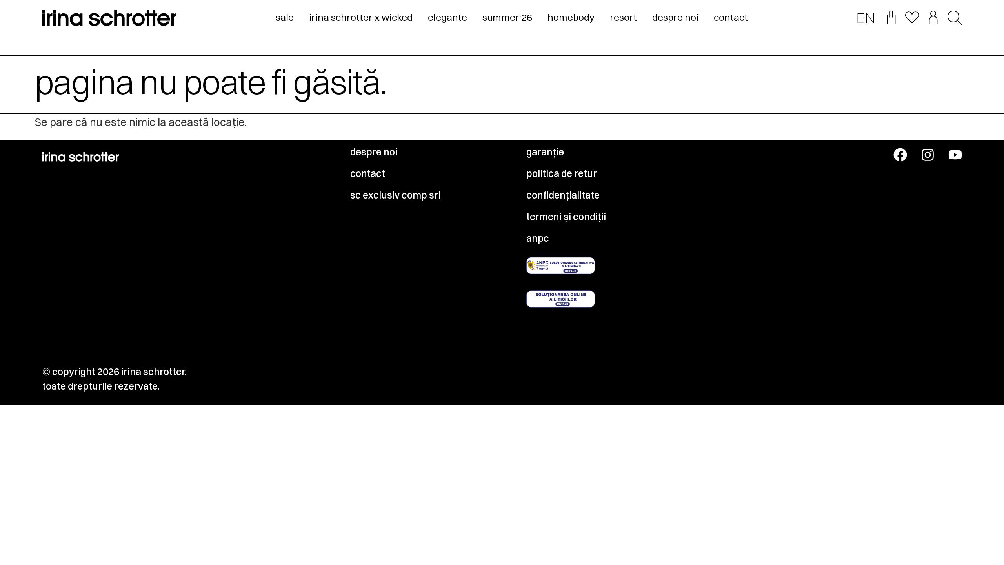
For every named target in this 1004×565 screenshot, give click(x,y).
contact (731, 17)
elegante (447, 17)
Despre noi (373, 152)
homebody (571, 17)
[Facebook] (900, 155)
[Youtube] (955, 155)
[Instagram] (928, 155)
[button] (955, 18)
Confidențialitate (563, 195)
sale (285, 17)
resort (623, 17)
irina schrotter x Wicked (361, 17)
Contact (367, 173)
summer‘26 (507, 17)
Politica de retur (561, 173)
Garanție (545, 152)
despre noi (675, 17)
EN (865, 18)
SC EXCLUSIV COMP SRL (395, 195)
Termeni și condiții (566, 217)
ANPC (537, 238)
